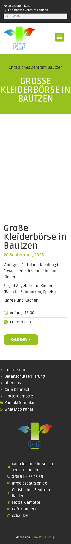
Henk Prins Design (43, 537)
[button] (59, 37)
